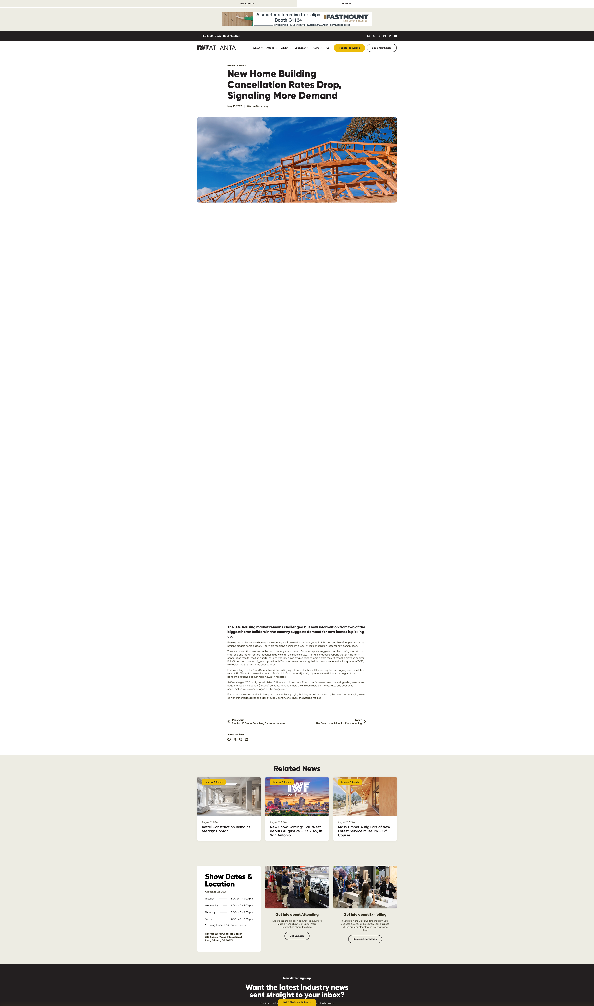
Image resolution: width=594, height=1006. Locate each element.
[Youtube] (395, 36)
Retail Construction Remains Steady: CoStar (226, 829)
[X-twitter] (373, 36)
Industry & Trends (236, 65)
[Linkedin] (390, 36)
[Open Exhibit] (290, 47)
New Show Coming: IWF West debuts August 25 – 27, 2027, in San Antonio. (296, 831)
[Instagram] (379, 36)
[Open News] (320, 47)
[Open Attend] (276, 47)
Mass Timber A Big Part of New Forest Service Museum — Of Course (364, 831)
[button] (229, 739)
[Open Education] (308, 47)
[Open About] (262, 47)
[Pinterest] (384, 36)
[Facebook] (368, 36)
